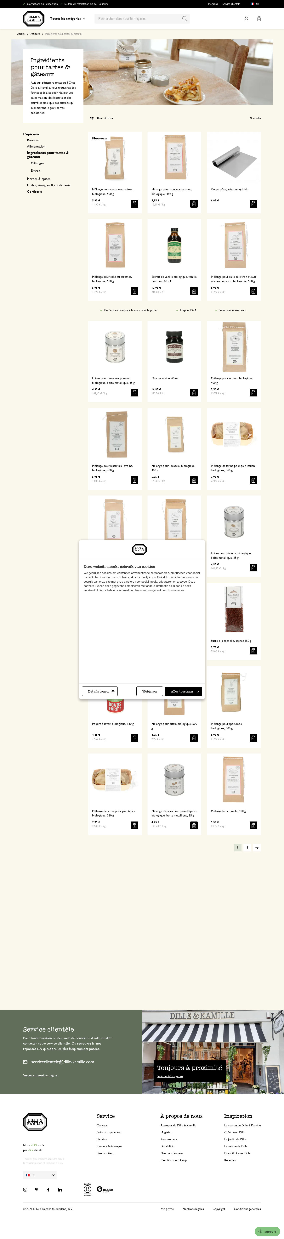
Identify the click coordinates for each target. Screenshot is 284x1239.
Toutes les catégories (65, 18)
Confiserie (34, 191)
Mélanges (37, 163)
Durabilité (167, 1146)
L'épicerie (35, 34)
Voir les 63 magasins (170, 1076)
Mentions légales (193, 1208)
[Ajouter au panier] (134, 204)
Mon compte (246, 18)
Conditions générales (247, 1208)
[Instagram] (25, 1189)
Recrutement (169, 1139)
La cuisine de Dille (235, 1146)
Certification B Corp (174, 1160)
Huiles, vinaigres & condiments (49, 185)
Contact (102, 1125)
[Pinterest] (37, 1189)
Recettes (230, 1160)
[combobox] (142, 19)
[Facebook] (48, 1189)
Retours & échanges (109, 1146)
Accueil (21, 34)
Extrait (35, 170)
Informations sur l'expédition (42, 4)
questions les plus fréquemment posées (71, 1049)
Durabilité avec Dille (237, 1153)
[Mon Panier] (259, 18)
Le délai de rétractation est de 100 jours (86, 4)
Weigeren (149, 691)
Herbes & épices (38, 179)
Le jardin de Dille (235, 1139)
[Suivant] (257, 847)
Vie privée (167, 1208)
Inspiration (238, 1116)
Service (106, 1116)
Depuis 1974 (188, 310)
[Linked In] (60, 1189)
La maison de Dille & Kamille (242, 1125)
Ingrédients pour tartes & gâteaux (48, 155)
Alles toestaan (182, 691)
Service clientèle (231, 4)
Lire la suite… (106, 1153)
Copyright (219, 1208)
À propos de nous (182, 1116)
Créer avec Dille (234, 1132)
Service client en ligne (40, 1075)
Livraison (102, 1139)
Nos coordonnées (172, 1153)
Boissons (33, 140)
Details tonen (98, 691)
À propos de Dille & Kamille (178, 1125)
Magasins (213, 4)
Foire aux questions (109, 1132)
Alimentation (36, 146)
